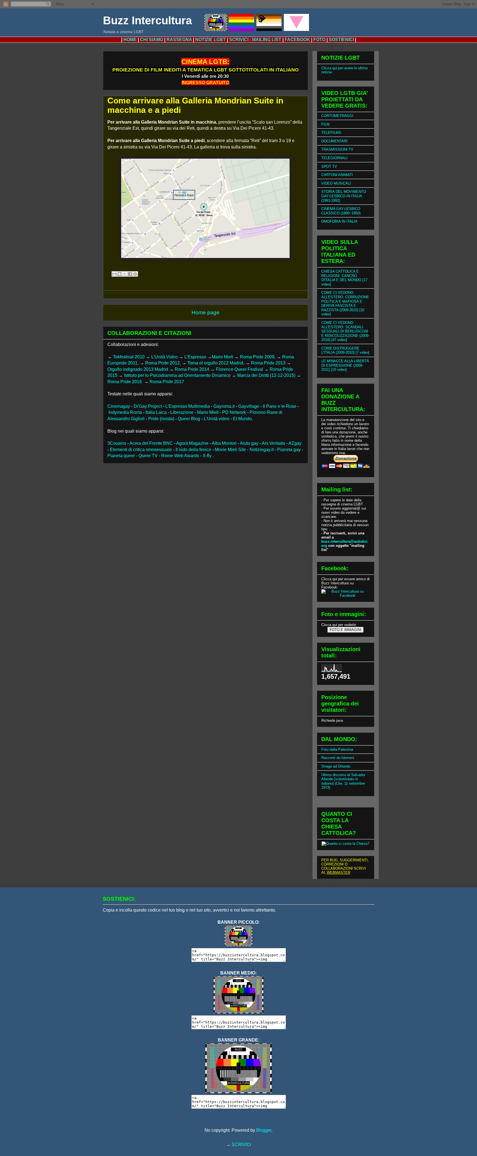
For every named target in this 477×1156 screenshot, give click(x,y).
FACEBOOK (297, 39)
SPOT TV (329, 166)
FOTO (319, 39)
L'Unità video (216, 418)
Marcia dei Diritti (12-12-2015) (266, 375)
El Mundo (242, 418)
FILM (325, 124)
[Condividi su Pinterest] (135, 274)
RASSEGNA (179, 39)
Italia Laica (156, 412)
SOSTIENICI (341, 39)
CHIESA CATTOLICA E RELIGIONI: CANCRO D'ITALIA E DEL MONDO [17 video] (344, 277)
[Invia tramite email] (114, 274)
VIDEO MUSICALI (336, 183)
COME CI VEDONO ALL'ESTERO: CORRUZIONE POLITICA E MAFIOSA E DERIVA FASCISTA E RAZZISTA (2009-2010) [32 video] (345, 303)
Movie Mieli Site (230, 449)
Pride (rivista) (161, 418)
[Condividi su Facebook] (130, 274)
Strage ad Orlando (335, 766)
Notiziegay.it (262, 449)
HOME (130, 39)
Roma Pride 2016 (125, 381)
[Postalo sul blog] (119, 274)
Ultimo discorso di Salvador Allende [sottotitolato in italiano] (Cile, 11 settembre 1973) (343, 781)
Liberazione (182, 412)
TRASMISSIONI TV (337, 149)
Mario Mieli (222, 357)
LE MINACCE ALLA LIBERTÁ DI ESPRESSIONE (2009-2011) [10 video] (345, 365)
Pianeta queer (121, 455)
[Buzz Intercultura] (238, 944)
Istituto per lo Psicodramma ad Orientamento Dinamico (177, 375)
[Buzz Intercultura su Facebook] (345, 595)
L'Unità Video (164, 357)
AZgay (294, 443)
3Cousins (116, 443)
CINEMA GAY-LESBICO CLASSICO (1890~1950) (341, 211)
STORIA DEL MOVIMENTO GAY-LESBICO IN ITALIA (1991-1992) (343, 196)
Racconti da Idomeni (337, 758)
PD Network (234, 412)
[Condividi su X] (125, 274)
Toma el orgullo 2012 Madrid (215, 363)
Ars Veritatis (273, 443)
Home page (205, 312)
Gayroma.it (224, 406)
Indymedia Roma (125, 412)
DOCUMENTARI (334, 141)
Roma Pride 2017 (167, 381)
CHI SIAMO (151, 39)
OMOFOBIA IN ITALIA (339, 221)
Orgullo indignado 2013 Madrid (137, 369)
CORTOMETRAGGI (337, 116)
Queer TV (148, 455)
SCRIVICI (241, 1144)
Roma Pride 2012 (162, 363)
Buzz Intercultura (147, 20)
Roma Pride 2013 (268, 363)
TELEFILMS (331, 132)
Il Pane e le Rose (279, 406)
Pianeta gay (289, 449)
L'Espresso (195, 357)
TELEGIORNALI (334, 158)
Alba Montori (224, 443)
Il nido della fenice (193, 449)
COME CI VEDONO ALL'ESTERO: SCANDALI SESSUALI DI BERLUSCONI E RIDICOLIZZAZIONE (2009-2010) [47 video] (345, 331)
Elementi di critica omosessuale (141, 449)
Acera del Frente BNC (151, 443)
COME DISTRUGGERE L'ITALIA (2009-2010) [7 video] (345, 350)
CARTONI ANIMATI (337, 175)
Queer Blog (189, 418)
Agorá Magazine (192, 443)
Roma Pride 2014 (192, 369)
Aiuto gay (249, 443)
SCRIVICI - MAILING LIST (255, 39)
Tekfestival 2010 (129, 357)
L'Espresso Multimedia (187, 406)
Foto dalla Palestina (337, 749)
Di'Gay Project (148, 406)
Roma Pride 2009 (257, 357)
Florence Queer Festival (239, 369)
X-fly (208, 455)
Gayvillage (248, 406)
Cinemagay (118, 406)
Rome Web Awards (180, 455)
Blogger (263, 1130)
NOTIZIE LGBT (210, 39)
